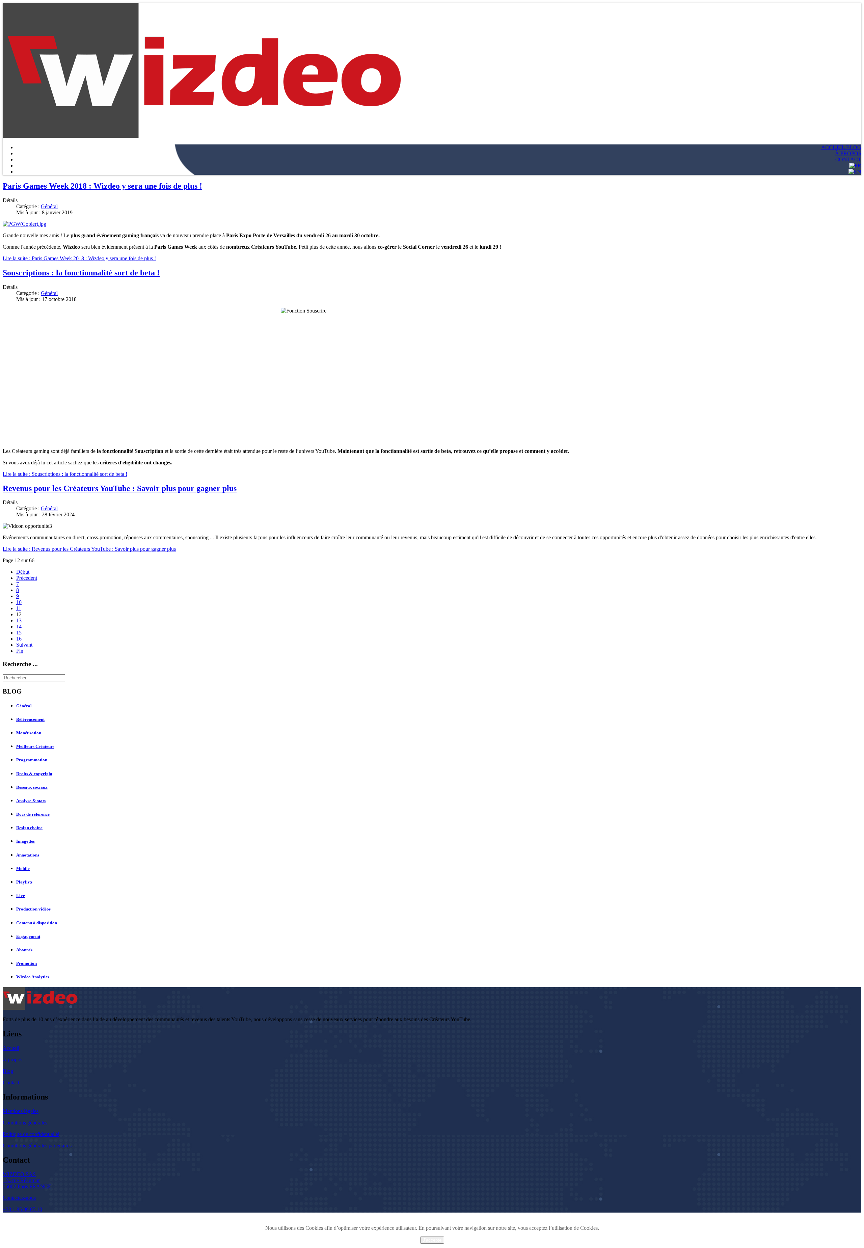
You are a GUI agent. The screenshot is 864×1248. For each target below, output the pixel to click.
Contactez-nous (19, 1198)
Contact (11, 1082)
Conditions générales (25, 1122)
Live (20, 895)
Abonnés (24, 949)
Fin (19, 651)
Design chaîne (29, 827)
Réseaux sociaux (32, 787)
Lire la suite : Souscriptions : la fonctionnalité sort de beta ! (65, 474)
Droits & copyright (34, 773)
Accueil (11, 1048)
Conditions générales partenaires (37, 1145)
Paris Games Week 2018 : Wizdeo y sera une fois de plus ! (102, 186)
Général (49, 206)
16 (19, 639)
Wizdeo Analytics (32, 976)
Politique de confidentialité (31, 1134)
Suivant (24, 645)
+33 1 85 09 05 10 (22, 1209)
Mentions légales (20, 1111)
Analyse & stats (31, 800)
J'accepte (432, 1240)
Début (22, 572)
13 (19, 620)
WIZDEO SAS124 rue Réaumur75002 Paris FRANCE (27, 1180)
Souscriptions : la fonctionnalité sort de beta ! (81, 272)
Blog (8, 1071)
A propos (12, 1059)
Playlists (24, 882)
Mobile (23, 868)
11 (18, 608)
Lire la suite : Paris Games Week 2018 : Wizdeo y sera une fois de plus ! (79, 258)
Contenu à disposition (36, 922)
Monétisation (28, 732)
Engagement (28, 936)
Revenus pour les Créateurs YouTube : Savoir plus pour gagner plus (120, 488)
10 (19, 602)
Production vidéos (33, 909)
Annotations (27, 855)
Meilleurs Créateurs (35, 746)
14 (19, 626)
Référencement (30, 719)
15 (19, 632)
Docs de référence (33, 814)
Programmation (31, 759)
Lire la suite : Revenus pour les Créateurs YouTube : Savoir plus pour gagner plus (89, 549)
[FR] (855, 165)
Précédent (26, 578)
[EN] (854, 171)
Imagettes (25, 841)
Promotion (26, 963)
